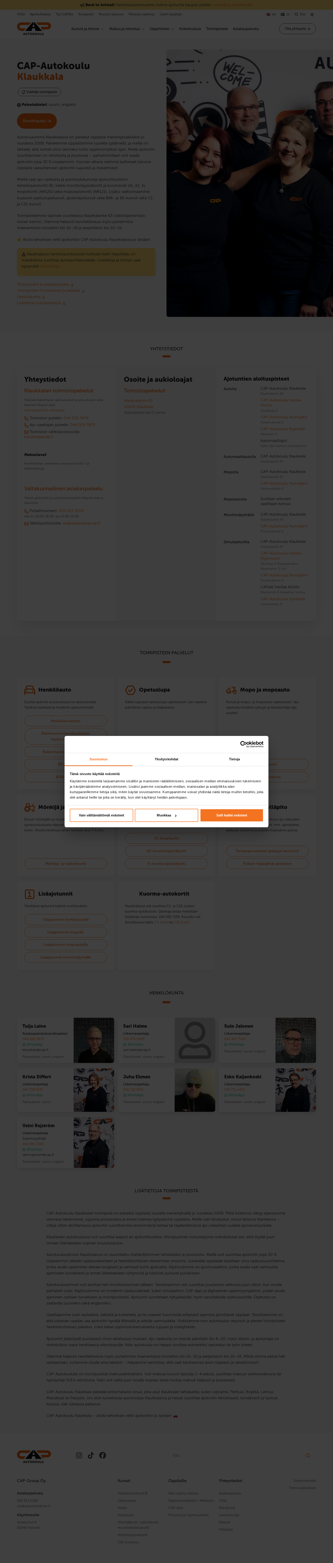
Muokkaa (164, 815)
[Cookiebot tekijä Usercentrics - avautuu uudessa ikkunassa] (243, 744)
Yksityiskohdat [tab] (166, 759)
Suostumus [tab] (98, 759)
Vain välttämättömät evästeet (101, 815)
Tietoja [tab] (234, 759)
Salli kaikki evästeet (231, 815)
